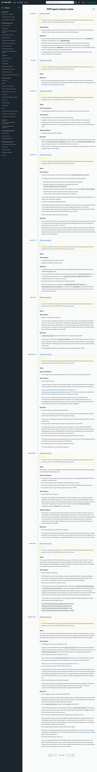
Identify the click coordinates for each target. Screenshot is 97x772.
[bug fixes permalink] (46, 35)
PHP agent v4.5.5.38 (45, 453)
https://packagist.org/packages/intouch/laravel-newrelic (56, 392)
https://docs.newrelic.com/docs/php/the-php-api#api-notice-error (61, 663)
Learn (25, 2)
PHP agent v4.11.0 (45, 13)
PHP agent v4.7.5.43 (45, 297)
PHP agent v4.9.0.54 (45, 155)
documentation (64, 214)
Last (73, 755)
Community (20, 2)
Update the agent (46, 22)
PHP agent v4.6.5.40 (45, 354)
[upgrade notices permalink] (51, 130)
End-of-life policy (69, 22)
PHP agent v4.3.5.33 (45, 617)
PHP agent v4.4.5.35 (45, 543)
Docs (14, 2)
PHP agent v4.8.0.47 (45, 240)
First (50, 755)
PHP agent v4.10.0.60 (46, 91)
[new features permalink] (49, 27)
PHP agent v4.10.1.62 (45, 60)
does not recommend (84, 732)
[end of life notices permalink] (52, 108)
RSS (93, 9)
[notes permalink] (44, 74)
